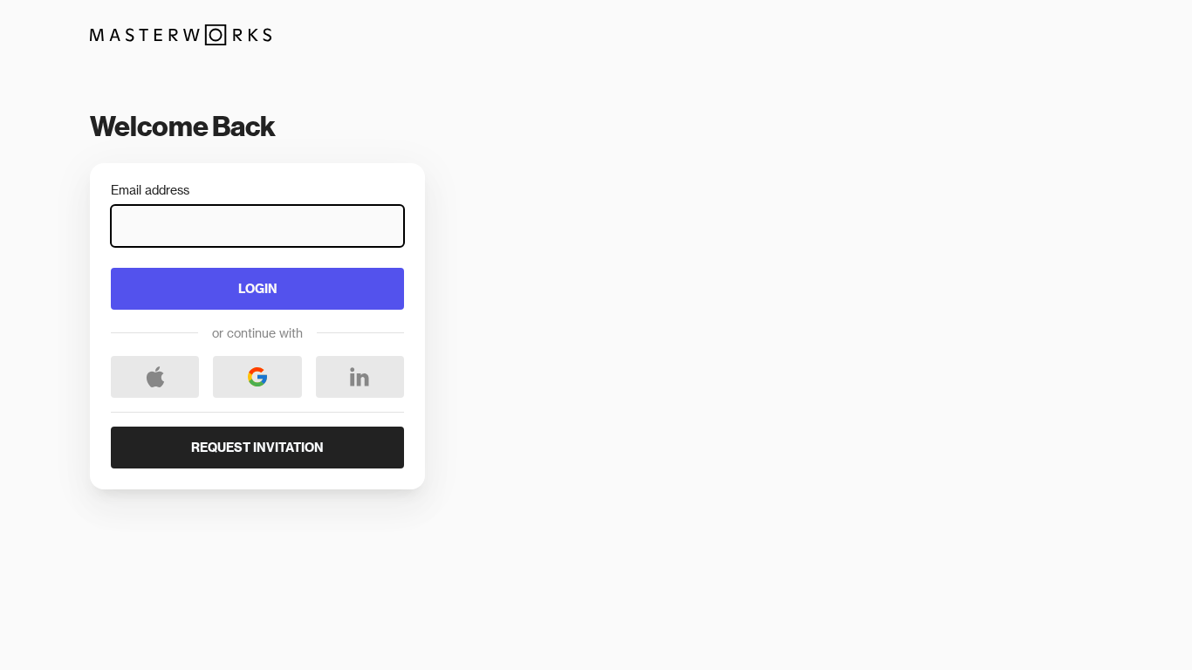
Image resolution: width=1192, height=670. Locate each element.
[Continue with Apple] (155, 377)
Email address (150, 190)
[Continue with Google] (257, 377)
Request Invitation (257, 447)
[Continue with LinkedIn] (360, 377)
